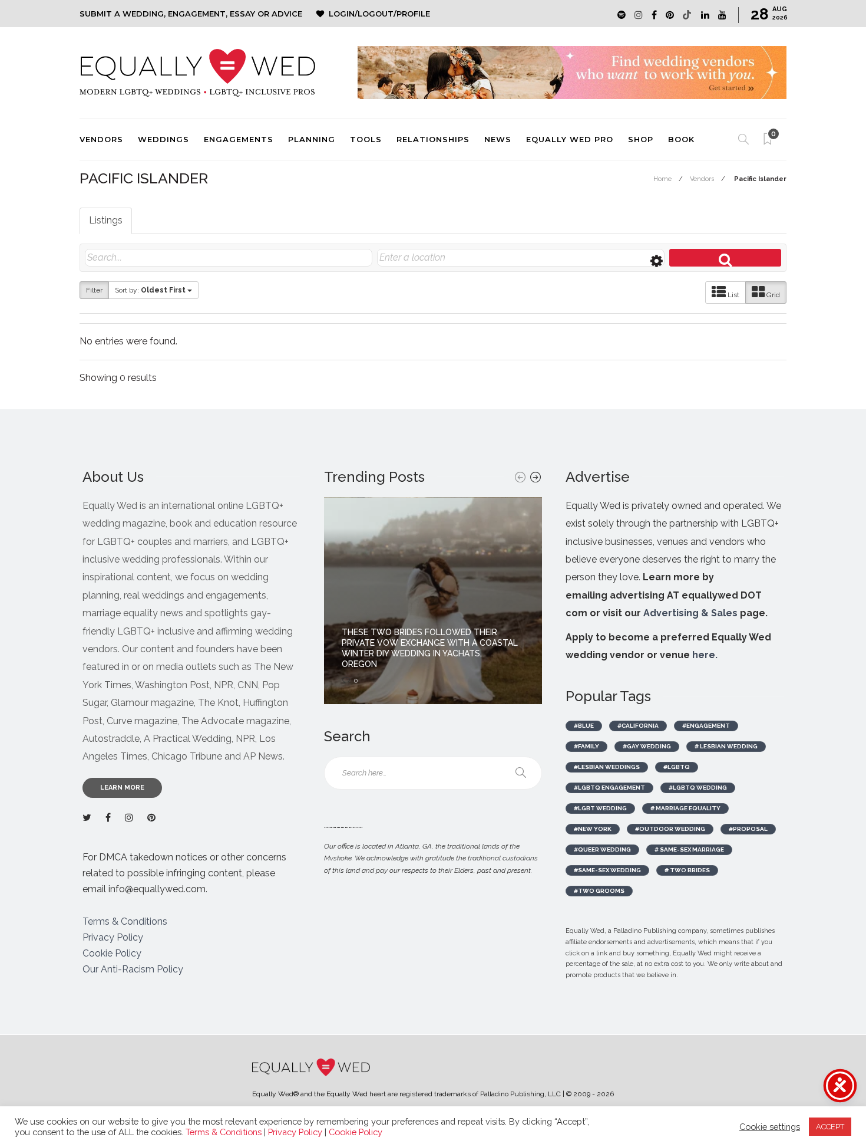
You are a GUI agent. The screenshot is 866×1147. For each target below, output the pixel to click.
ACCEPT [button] (830, 1126)
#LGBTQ (676, 767)
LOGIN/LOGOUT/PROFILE (379, 13)
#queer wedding (602, 849)
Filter (94, 290)
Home (662, 179)
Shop (640, 139)
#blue (584, 725)
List (732, 295)
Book (681, 139)
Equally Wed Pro (569, 139)
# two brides (687, 870)
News (497, 139)
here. (705, 654)
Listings (106, 220)
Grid (772, 295)
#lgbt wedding (600, 808)
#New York (593, 829)
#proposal (748, 829)
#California (638, 725)
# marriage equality (685, 808)
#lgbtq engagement (609, 787)
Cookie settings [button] (769, 1127)
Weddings (163, 139)
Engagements (238, 139)
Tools (366, 139)
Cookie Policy (111, 953)
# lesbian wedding (726, 746)
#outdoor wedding (670, 829)
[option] (433, 601)
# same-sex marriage (689, 849)
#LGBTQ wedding (698, 787)
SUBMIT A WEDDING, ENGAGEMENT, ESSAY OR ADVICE (191, 13)
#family (586, 746)
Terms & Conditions (124, 921)
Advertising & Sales (690, 613)
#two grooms (599, 891)
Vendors (101, 139)
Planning (311, 139)
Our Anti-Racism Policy (132, 969)
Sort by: (150, 290)
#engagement (706, 725)
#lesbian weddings (607, 767)
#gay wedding (647, 746)
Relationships (433, 139)
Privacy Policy (112, 937)
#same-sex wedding (607, 870)
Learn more (122, 787)
